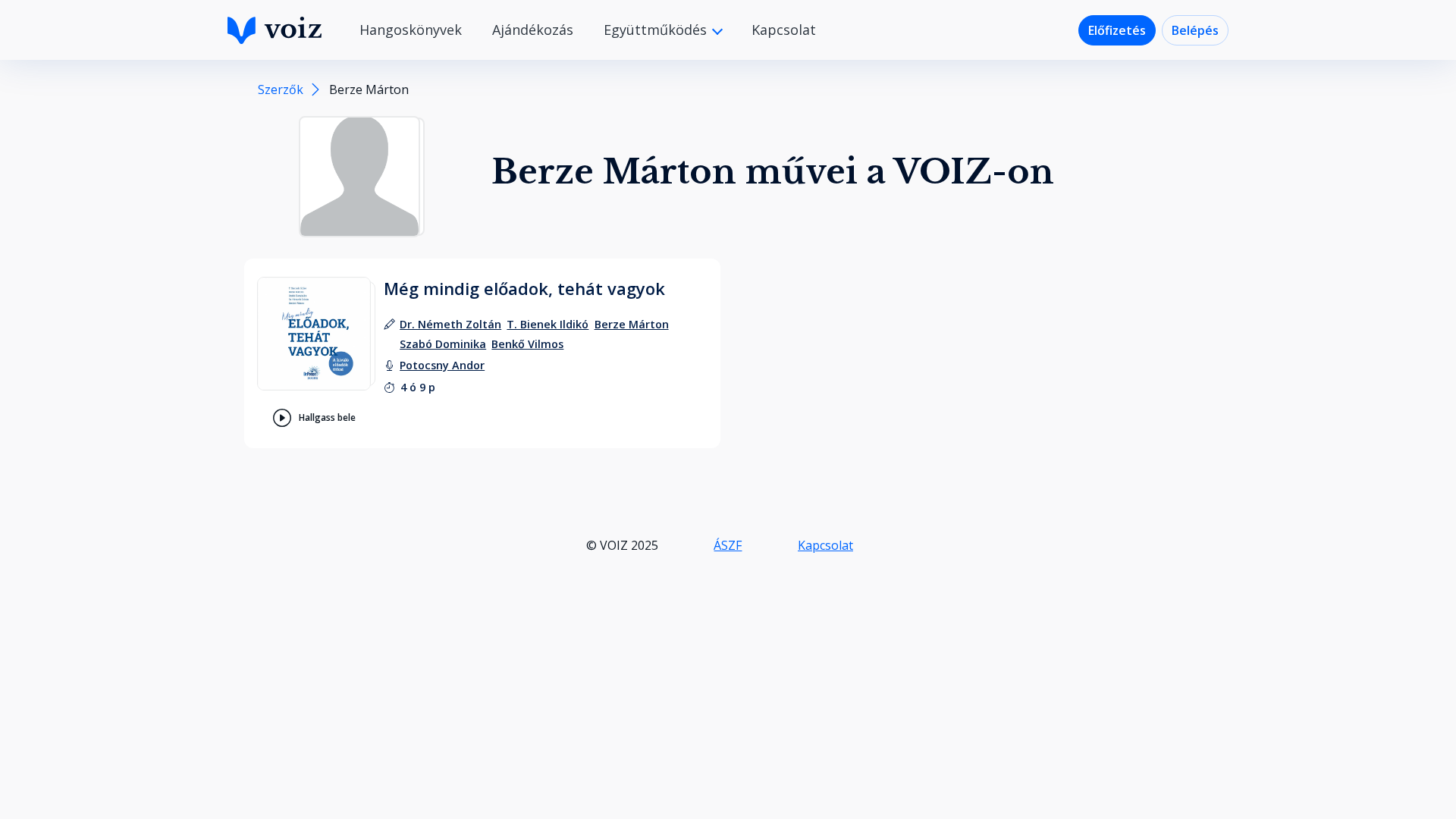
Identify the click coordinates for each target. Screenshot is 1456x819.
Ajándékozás (532, 29)
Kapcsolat (784, 29)
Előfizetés (1117, 30)
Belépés (1195, 30)
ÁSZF (728, 545)
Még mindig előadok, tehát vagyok (524, 288)
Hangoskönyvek (410, 29)
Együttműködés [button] (657, 29)
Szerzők (280, 89)
